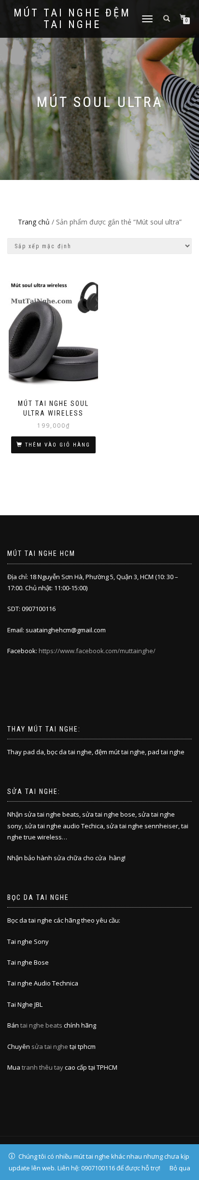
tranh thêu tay (42, 1067)
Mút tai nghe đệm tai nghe (72, 18)
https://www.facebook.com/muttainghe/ (97, 650)
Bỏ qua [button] (180, 1168)
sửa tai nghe (49, 1046)
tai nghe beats (41, 1025)
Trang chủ (34, 221)
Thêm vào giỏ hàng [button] (57, 445)
